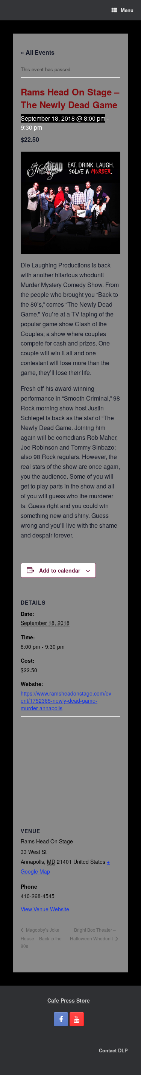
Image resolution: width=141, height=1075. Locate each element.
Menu (127, 10)
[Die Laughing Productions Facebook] (61, 1019)
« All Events (38, 52)
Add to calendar (59, 570)
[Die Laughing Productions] (13, 10)
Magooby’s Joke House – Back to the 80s (41, 937)
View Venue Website (45, 909)
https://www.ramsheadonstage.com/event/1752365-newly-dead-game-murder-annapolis (66, 701)
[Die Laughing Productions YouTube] (77, 1019)
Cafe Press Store (68, 1000)
